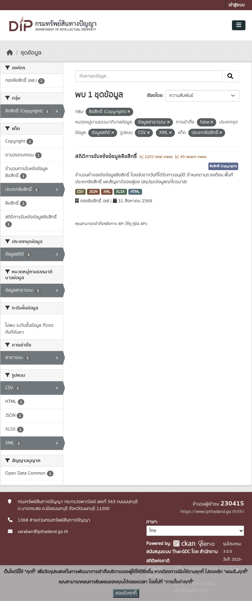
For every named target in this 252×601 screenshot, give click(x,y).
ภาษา (151, 522)
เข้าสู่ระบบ (237, 5)
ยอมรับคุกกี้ (126, 593)
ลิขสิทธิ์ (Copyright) (223, 166)
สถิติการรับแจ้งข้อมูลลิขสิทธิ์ (106, 156)
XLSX (120, 191)
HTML (135, 191)
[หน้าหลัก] (10, 53)
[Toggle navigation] (238, 25)
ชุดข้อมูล (31, 53)
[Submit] (231, 76)
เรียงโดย (154, 95)
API (121, 224)
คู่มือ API (139, 224)
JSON (93, 191)
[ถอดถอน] (129, 112)
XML (107, 191)
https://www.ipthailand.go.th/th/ (212, 511)
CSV (80, 191)
